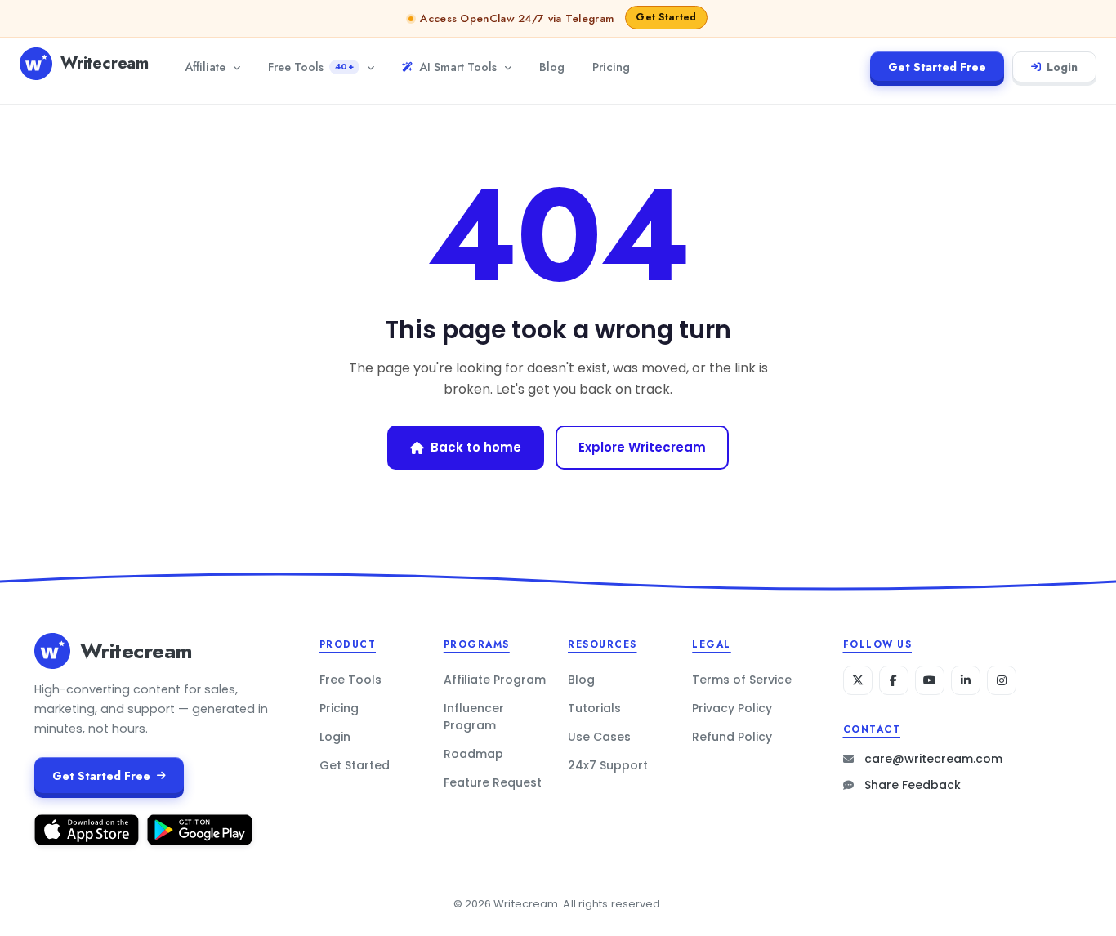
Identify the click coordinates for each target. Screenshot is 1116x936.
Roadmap (473, 754)
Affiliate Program (495, 679)
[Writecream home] (52, 651)
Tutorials (594, 708)
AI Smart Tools (458, 66)
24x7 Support (608, 765)
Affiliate (205, 66)
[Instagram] (1001, 680)
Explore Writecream (642, 447)
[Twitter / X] (858, 680)
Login (1062, 67)
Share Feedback (912, 785)
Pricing (611, 66)
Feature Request (493, 782)
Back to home (476, 447)
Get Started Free (937, 67)
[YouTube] (929, 680)
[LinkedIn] (965, 680)
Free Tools (311, 66)
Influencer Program (474, 716)
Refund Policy (732, 737)
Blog (552, 66)
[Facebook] (893, 680)
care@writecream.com (933, 759)
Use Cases (599, 737)
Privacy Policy (732, 708)
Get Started (354, 765)
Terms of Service (742, 679)
